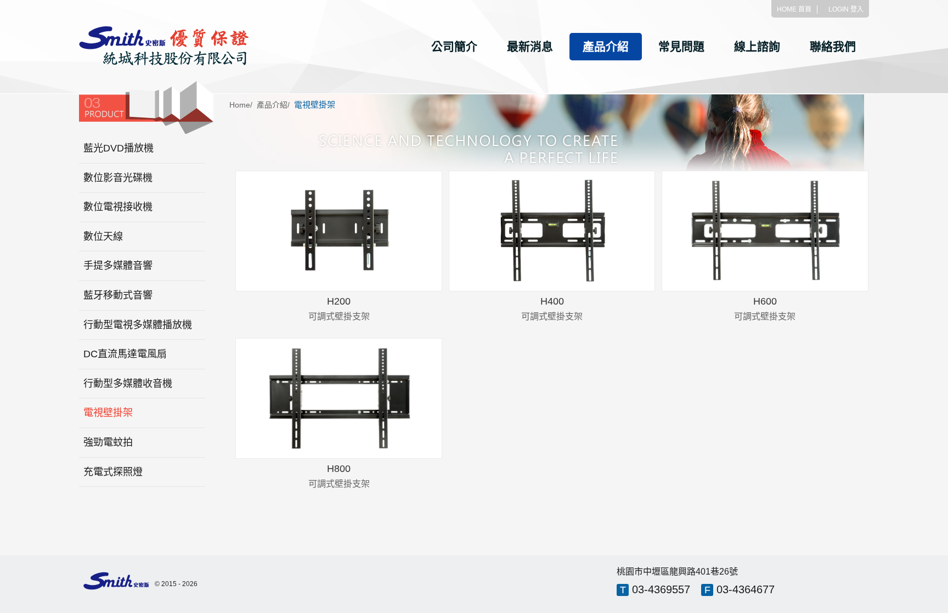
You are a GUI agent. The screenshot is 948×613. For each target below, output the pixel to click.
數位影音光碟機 (118, 177)
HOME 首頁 (794, 9)
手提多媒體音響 (118, 265)
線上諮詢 (757, 46)
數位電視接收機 (118, 206)
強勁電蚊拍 (108, 442)
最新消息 (530, 46)
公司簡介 (454, 46)
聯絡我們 (833, 46)
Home (239, 104)
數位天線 (103, 236)
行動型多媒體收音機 (127, 383)
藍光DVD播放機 (118, 148)
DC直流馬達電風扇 (125, 353)
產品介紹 (606, 46)
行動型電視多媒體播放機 (137, 324)
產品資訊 (339, 246)
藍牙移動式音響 (118, 295)
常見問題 (681, 46)
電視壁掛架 (108, 412)
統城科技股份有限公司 (164, 46)
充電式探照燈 (113, 471)
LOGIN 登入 (846, 9)
